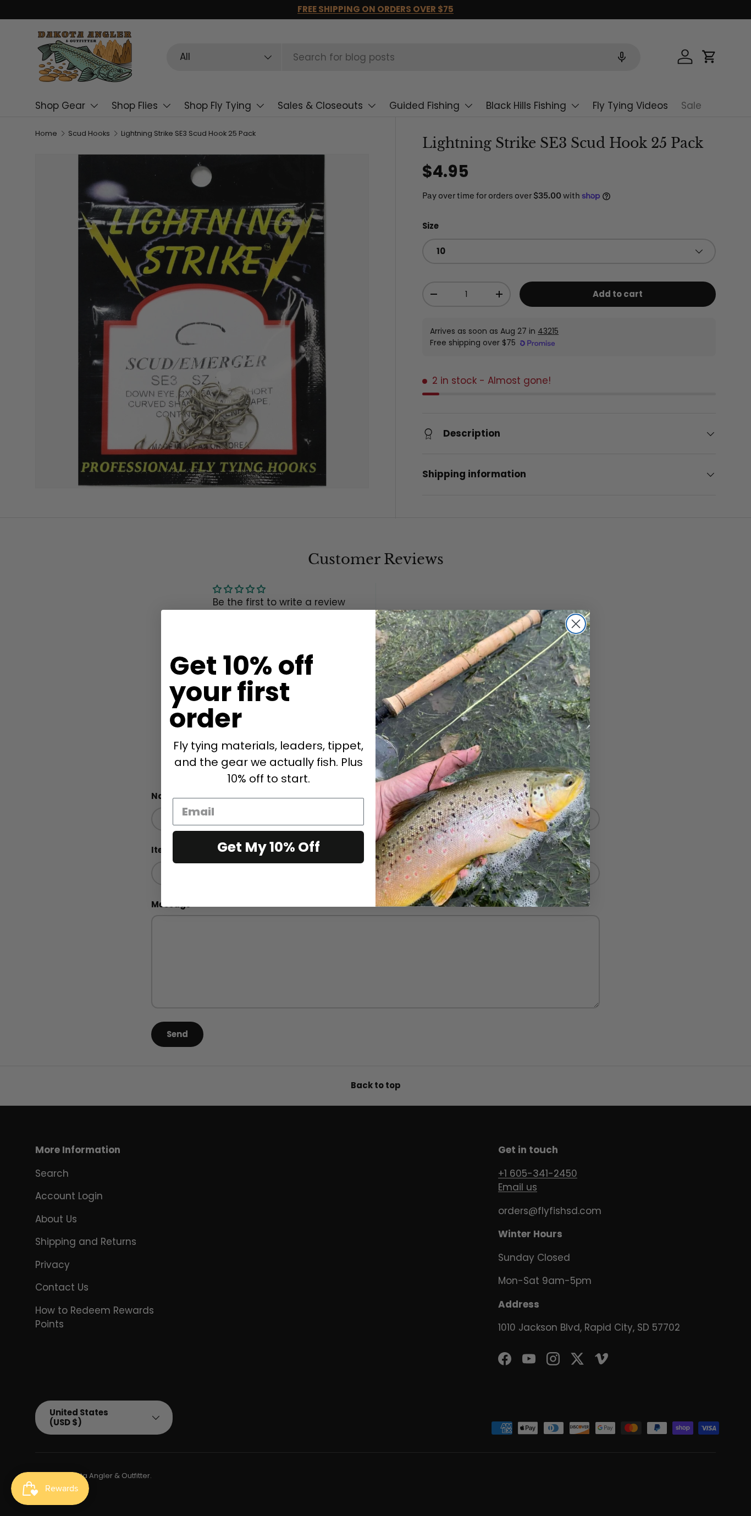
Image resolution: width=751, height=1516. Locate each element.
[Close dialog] (576, 623)
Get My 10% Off (268, 847)
